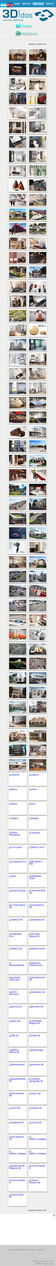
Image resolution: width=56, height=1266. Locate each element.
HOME (17, 3)
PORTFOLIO (30, 1250)
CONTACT (50, 3)
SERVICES (26, 3)
